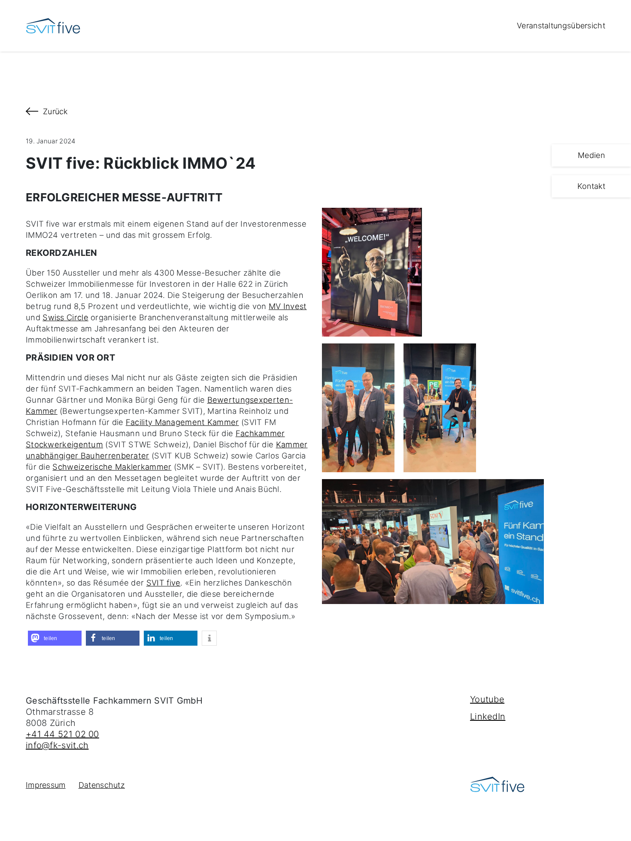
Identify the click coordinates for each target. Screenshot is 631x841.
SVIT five (163, 582)
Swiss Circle (65, 317)
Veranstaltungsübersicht (561, 25)
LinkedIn (487, 716)
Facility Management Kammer (182, 422)
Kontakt (591, 186)
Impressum (46, 784)
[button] (55, 638)
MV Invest (288, 306)
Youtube (487, 699)
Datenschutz (102, 784)
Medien (591, 155)
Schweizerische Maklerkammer (111, 466)
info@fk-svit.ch (57, 745)
